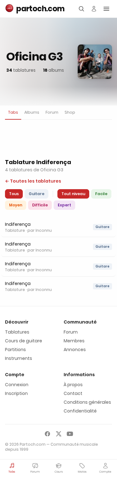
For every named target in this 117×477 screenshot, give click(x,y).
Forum (71, 332)
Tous (14, 193)
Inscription (16, 393)
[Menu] (106, 8)
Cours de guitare (23, 341)
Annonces (75, 349)
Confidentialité (80, 411)
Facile (101, 193)
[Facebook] (47, 434)
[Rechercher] (81, 8)
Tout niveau (73, 193)
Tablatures (17, 332)
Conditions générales (87, 402)
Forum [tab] (52, 112)
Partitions (15, 349)
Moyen (15, 205)
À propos (73, 384)
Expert (64, 205)
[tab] (13, 113)
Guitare (36, 193)
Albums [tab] (31, 112)
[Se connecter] (94, 9)
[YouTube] (70, 434)
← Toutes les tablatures (33, 181)
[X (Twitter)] (59, 434)
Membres (74, 341)
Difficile (40, 205)
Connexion (16, 384)
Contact (73, 393)
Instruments (18, 358)
